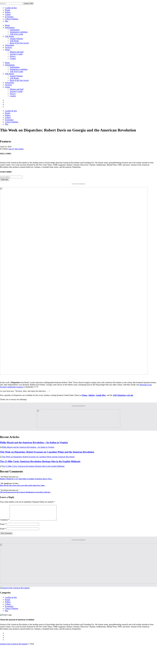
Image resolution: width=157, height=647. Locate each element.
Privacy (13, 56)
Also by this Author (16, 149)
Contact (13, 58)
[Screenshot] (74, 374)
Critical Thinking (11, 19)
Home (7, 25)
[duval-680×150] (78, 427)
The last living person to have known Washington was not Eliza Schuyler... (25, 492)
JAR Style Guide (16, 34)
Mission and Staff (16, 52)
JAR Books (9, 36)
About (7, 50)
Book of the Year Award (19, 43)
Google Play (101, 395)
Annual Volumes (16, 39)
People (7, 10)
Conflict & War (11, 8)
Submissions (10, 27)
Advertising (9, 45)
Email (3, 529)
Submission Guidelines (19, 32)
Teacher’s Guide (16, 54)
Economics (9, 17)
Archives (8, 47)
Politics (8, 12)
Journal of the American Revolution (14, 644)
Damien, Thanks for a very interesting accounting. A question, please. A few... (26, 479)
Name (3, 524)
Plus (6, 21)
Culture (8, 14)
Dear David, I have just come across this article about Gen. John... (22, 485)
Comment (4, 520)
